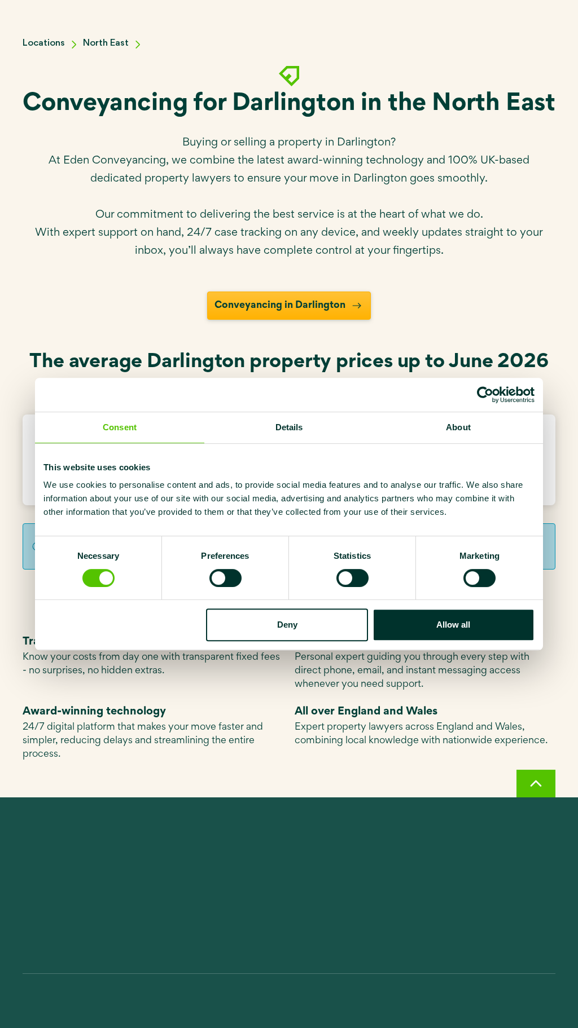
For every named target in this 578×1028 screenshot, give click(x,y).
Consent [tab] (120, 427)
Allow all (453, 624)
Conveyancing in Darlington (279, 305)
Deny (287, 624)
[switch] (225, 578)
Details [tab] (289, 427)
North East (106, 43)
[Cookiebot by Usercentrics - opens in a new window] (485, 394)
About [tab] (458, 427)
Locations (44, 43)
